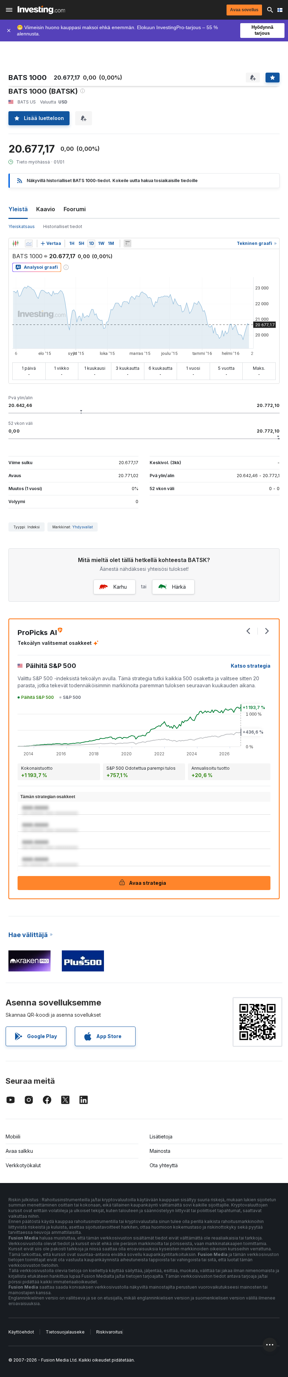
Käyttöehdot (21, 1332)
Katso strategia (250, 666)
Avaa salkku (19, 1151)
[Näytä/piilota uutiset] (127, 243)
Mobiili (13, 1136)
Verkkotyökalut (23, 1165)
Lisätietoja (161, 1136)
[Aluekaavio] (29, 243)
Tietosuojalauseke (65, 1332)
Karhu (120, 587)
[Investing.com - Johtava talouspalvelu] (41, 10)
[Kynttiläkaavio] (15, 243)
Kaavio (45, 209)
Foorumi (75, 209)
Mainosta (160, 1151)
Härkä (179, 587)
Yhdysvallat (82, 527)
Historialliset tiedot (62, 226)
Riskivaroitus (109, 1332)
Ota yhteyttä (164, 1165)
